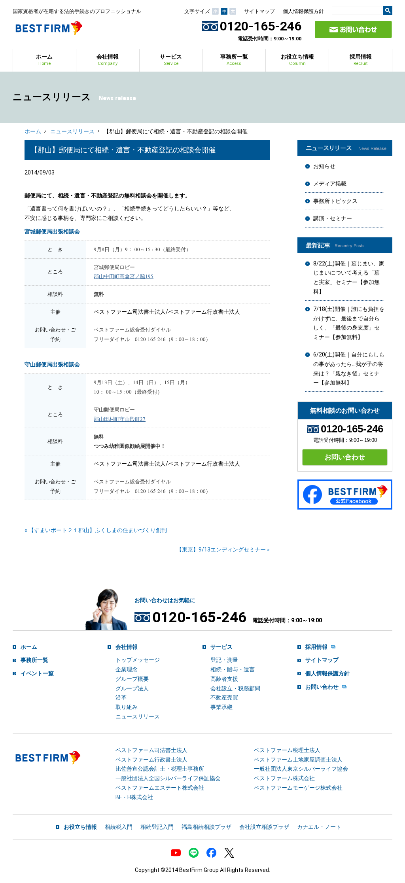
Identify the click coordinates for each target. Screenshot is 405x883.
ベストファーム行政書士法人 (151, 759)
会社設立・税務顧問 (235, 688)
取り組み (126, 707)
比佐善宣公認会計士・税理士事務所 (159, 769)
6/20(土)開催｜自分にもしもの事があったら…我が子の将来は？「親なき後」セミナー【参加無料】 (348, 368)
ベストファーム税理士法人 (287, 750)
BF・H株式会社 (134, 797)
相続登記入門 (157, 827)
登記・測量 (224, 660)
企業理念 (126, 669)
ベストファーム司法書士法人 (151, 750)
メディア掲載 (329, 183)
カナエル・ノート (319, 827)
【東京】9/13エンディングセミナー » (223, 549)
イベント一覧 (37, 673)
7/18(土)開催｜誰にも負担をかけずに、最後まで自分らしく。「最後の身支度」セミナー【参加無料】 (348, 323)
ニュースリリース (72, 131)
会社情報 (108, 59)
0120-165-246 (260, 26)
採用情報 (361, 59)
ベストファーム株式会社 (284, 778)
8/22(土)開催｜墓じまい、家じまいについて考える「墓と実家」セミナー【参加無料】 (348, 277)
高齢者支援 (224, 679)
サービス (171, 59)
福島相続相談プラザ (206, 827)
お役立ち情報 (297, 59)
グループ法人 (132, 688)
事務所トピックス (335, 201)
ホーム (44, 59)
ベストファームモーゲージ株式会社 (298, 787)
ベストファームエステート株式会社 (159, 787)
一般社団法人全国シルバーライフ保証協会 (168, 778)
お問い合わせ (345, 457)
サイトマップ (259, 11)
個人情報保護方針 (303, 11)
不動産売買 (224, 697)
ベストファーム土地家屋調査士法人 (298, 759)
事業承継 (221, 707)
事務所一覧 (234, 59)
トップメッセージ (137, 660)
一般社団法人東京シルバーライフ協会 (301, 769)
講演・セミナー (332, 218)
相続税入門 (118, 827)
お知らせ (324, 166)
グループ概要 (132, 679)
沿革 (121, 697)
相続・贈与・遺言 (232, 669)
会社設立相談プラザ (264, 827)
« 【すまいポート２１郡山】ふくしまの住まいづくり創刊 (96, 530)
